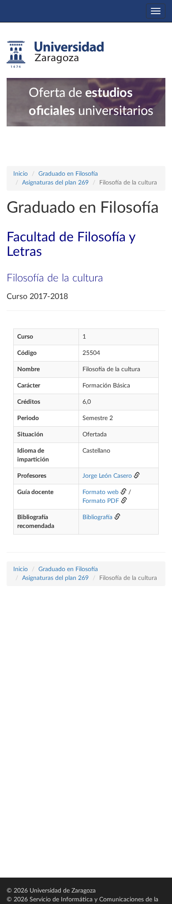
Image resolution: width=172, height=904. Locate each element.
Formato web (100, 492)
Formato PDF (100, 501)
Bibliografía (97, 517)
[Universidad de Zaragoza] (55, 54)
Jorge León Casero (107, 476)
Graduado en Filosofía (68, 174)
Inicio (20, 174)
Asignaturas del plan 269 (55, 183)
